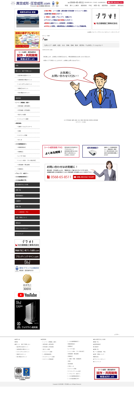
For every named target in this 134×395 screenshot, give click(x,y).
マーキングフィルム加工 (74, 371)
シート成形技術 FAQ (22, 212)
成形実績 (105, 5)
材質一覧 (97, 5)
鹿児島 (91, 120)
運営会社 (121, 5)
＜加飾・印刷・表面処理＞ (75, 358)
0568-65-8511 (76, 2)
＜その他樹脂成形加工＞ (21, 176)
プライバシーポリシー (22, 228)
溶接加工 (20, 169)
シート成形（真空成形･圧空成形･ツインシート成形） (66, 11)
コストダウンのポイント (25, 84)
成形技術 (84, 5)
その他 (84, 122)
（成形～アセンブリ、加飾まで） (59, 17)
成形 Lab (17, 339)
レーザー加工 (22, 156)
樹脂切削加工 (22, 147)
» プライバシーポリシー (103, 32)
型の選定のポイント (24, 92)
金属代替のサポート (53, 14)
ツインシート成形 (23, 119)
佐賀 (76, 120)
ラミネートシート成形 (49, 356)
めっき (20, 139)
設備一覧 (18, 206)
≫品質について (91, 32)
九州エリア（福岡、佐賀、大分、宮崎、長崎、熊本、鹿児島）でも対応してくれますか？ (73, 45)
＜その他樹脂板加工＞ (21, 144)
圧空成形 (68, 120)
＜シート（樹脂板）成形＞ (22, 102)
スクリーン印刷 (22, 135)
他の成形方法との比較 (22, 184)
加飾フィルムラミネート (25, 126)
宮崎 (82, 120)
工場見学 (113, 5)
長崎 (84, 120)
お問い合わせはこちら (116, 2)
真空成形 (95, 120)
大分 (79, 120)
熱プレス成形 (22, 114)
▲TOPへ (116, 334)
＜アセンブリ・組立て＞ (21, 173)
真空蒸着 (70, 363)
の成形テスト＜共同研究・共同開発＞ (59, 23)
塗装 (19, 131)
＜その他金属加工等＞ (21, 180)
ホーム (44, 35)
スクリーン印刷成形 (48, 359)
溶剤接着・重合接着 (24, 164)
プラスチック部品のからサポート (59, 20)
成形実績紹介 (19, 195)
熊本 (87, 120)
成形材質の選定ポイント (25, 79)
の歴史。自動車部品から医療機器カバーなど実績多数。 (66, 26)
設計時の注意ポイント (24, 75)
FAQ (90, 5)
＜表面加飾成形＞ (47, 354)
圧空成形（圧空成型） (24, 110)
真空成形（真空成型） (24, 106)
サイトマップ (19, 234)
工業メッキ (71, 366)
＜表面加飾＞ (18, 123)
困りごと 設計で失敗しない (24, 71)
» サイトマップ (115, 32)
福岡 (73, 120)
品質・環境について (21, 217)
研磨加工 (20, 151)
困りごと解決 (74, 5)
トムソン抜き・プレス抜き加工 (27, 160)
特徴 (66, 5)
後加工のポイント (23, 88)
